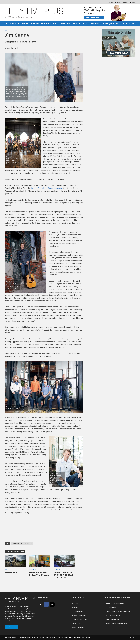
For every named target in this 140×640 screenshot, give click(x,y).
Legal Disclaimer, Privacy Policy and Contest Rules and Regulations (67, 637)
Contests (94, 23)
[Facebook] (46, 604)
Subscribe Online (78, 627)
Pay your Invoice (77, 611)
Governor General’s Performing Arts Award (47, 188)
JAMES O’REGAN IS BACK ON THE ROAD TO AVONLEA (63, 574)
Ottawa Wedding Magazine (114, 603)
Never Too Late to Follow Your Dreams (39, 573)
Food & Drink (79, 23)
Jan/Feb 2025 (17, 543)
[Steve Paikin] (15, 561)
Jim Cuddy (28, 543)
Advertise (118, 2)
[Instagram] (52, 604)
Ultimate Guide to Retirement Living (117, 611)
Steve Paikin (11, 572)
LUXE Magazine (110, 607)
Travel (25, 23)
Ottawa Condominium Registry (116, 623)
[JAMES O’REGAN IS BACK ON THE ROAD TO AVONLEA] (64, 561)
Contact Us (76, 623)
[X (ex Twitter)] (40, 604)
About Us (110, 2)
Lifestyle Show (110, 23)
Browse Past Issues (129, 2)
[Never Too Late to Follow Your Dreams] (39, 561)
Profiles (8, 31)
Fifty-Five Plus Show (112, 615)
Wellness (65, 23)
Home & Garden (49, 23)
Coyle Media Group (112, 619)
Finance (34, 23)
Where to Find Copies (79, 619)
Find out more (12, 627)
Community (12, 23)
